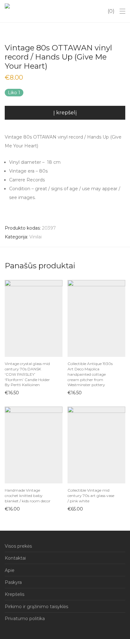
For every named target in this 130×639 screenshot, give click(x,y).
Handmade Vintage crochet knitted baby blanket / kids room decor (27, 495)
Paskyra (13, 582)
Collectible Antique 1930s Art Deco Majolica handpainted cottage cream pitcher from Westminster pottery (90, 374)
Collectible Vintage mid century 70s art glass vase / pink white (91, 495)
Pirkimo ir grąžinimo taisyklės (36, 606)
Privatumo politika (25, 618)
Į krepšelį (65, 113)
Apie (10, 570)
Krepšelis (14, 594)
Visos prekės (18, 546)
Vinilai (35, 237)
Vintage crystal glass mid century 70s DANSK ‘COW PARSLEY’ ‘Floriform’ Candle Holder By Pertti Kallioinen (27, 374)
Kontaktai (15, 558)
